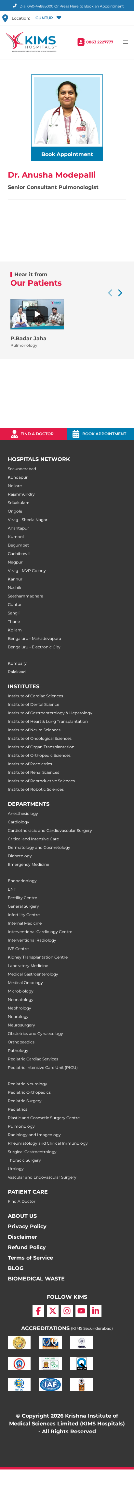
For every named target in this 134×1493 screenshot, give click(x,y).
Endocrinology (22, 880)
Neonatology (21, 999)
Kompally (17, 663)
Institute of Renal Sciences (33, 772)
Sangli (14, 613)
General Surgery (23, 906)
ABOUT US (22, 1216)
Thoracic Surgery (24, 1160)
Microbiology (21, 991)
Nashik (14, 587)
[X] (53, 1311)
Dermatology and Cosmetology (39, 847)
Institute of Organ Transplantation (41, 746)
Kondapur (18, 477)
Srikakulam (19, 502)
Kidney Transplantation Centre (38, 957)
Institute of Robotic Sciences (36, 789)
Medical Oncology (25, 982)
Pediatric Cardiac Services (33, 1058)
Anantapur (18, 528)
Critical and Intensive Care (33, 838)
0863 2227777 (99, 42)
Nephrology (19, 1008)
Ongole (15, 511)
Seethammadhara (25, 596)
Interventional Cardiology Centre (40, 931)
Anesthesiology (23, 813)
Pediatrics (17, 1109)
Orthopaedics (21, 1042)
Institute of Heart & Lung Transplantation (48, 721)
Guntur (15, 604)
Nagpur (15, 562)
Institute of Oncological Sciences (40, 738)
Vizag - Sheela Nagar (27, 519)
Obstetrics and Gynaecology (35, 1033)
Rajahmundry (21, 494)
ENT (12, 889)
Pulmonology (21, 1126)
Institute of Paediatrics (30, 763)
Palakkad (17, 671)
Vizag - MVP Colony (27, 570)
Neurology (18, 1016)
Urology (16, 1168)
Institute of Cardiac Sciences (35, 695)
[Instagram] (67, 1311)
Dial (36, 6)
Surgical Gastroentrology (32, 1151)
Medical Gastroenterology (33, 974)
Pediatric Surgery (25, 1100)
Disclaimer (22, 1237)
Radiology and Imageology (34, 1134)
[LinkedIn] (95, 1311)
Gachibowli (19, 553)
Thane (14, 621)
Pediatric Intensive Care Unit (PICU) (43, 1067)
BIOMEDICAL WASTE (36, 1279)
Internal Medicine (25, 923)
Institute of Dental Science (33, 704)
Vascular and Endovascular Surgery (42, 1177)
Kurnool (16, 536)
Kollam (15, 629)
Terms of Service (30, 1258)
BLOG (15, 1268)
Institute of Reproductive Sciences (41, 780)
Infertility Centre (24, 914)
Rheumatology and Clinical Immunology (48, 1143)
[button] (48, 18)
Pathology (18, 1050)
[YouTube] (81, 1311)
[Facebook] (38, 1311)
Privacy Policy (27, 1226)
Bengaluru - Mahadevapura (34, 638)
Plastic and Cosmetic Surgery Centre (44, 1117)
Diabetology (20, 855)
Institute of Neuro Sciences (34, 729)
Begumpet (18, 545)
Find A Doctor (21, 1201)
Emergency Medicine (28, 864)
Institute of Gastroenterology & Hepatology (50, 712)
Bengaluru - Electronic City (34, 646)
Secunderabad (22, 468)
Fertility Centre (22, 897)
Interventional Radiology (32, 940)
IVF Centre (18, 948)
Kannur (15, 579)
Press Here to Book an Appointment (92, 6)
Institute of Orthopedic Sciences (39, 755)
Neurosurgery (21, 1025)
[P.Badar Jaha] (37, 314)
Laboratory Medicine (28, 965)
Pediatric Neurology (27, 1083)
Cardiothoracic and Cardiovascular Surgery (50, 830)
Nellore (15, 485)
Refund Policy (27, 1247)
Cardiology (18, 821)
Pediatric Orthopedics (29, 1092)
